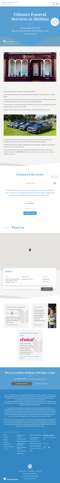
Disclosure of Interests (35, 448)
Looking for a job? (34, 441)
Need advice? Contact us (42, 383)
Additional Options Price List (21, 447)
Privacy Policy (22, 471)
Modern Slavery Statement (30, 473)
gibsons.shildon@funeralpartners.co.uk (38, 152)
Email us (45, 281)
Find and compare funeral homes (34, 438)
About (5, 435)
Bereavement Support (35, 446)
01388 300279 (22, 379)
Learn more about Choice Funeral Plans (29, 357)
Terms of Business (21, 451)
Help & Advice (20, 453)
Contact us (47, 289)
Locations (6, 437)
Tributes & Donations (9, 446)
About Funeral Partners (36, 435)
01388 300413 (45, 279)
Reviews (6, 442)
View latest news (38, 324)
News (31, 450)
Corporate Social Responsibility (30, 476)
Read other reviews (30, 213)
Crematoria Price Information (21, 444)
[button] (52, 176)
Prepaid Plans (7, 444)
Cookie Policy (31, 471)
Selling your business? (35, 443)
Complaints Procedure (30, 478)
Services (6, 439)
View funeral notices (12, 324)
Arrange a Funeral (21, 383)
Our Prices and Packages (20, 435)
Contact (6, 449)
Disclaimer (38, 471)
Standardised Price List (22, 441)
